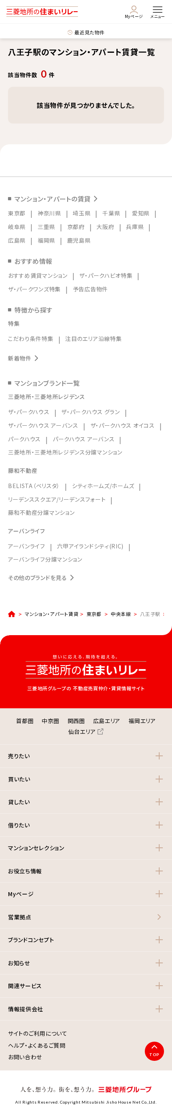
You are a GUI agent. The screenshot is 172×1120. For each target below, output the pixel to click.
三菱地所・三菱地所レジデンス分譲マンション (65, 452)
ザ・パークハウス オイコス (122, 425)
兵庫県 (135, 227)
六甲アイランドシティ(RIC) (90, 546)
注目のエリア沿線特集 (93, 339)
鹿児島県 (79, 240)
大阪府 (105, 227)
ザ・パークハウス (29, 412)
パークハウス (24, 439)
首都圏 (25, 720)
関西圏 (76, 720)
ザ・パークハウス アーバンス (43, 425)
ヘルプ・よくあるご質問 (37, 1045)
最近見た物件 (89, 32)
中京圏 (50, 720)
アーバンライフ (26, 546)
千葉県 (111, 213)
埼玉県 (81, 213)
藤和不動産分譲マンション (41, 512)
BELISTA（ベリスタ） (34, 486)
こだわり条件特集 (31, 339)
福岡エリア (142, 720)
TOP (154, 1054)
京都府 (76, 227)
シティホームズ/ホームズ (103, 486)
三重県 (46, 227)
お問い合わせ (25, 1057)
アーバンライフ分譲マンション (45, 559)
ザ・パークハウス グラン (90, 412)
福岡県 (46, 240)
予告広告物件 (90, 289)
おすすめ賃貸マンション (38, 275)
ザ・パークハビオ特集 (105, 275)
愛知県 (141, 213)
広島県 (17, 240)
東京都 (17, 213)
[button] (86, 756)
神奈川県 (49, 213)
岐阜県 (17, 227)
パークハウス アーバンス (83, 439)
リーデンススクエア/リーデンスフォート (57, 499)
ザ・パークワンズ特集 (34, 289)
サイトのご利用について (38, 1033)
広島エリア (107, 720)
